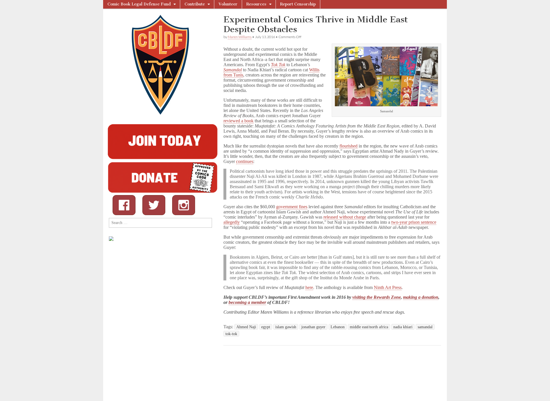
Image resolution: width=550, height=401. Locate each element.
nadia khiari (402, 327)
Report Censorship (298, 4)
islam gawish (285, 327)
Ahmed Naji (246, 327)
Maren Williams (240, 37)
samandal (425, 327)
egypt (265, 327)
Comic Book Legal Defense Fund (139, 4)
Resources (256, 4)
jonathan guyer (313, 327)
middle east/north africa (369, 327)
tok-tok (231, 333)
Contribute (194, 4)
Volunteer (228, 4)
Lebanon (338, 327)
